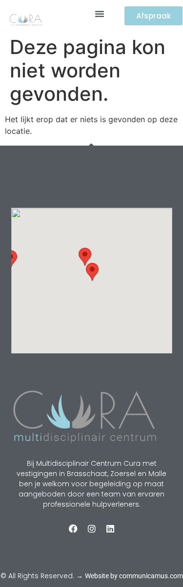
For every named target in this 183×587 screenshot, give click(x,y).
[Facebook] (73, 528)
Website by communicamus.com (134, 576)
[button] (99, 13)
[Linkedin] (110, 528)
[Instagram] (91, 528)
